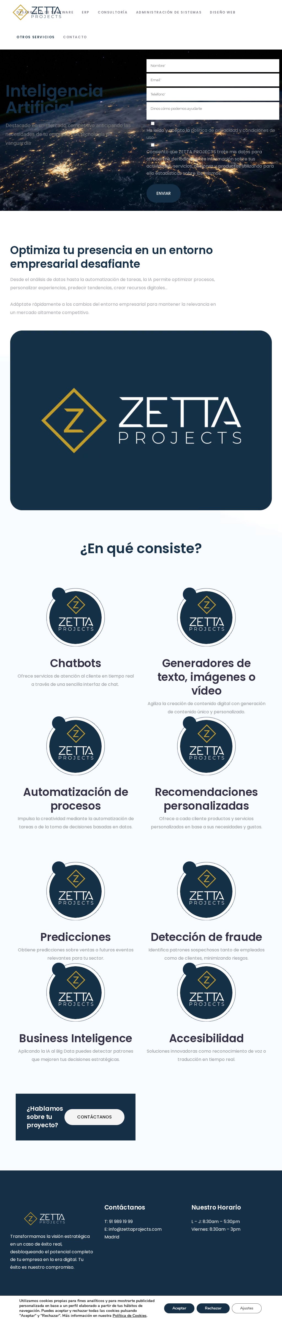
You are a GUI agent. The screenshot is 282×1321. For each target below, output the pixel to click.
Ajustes (246, 1308)
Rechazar (213, 1308)
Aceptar (179, 1308)
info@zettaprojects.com (135, 1229)
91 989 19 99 (121, 1221)
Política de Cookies (130, 1315)
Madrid (111, 1237)
